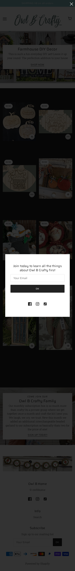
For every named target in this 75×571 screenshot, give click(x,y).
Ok (37, 289)
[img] (30, 304)
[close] (71, 3)
